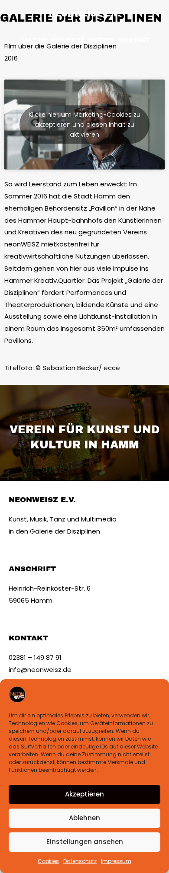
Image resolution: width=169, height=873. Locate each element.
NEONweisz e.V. (84, 14)
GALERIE (33, 40)
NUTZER (101, 40)
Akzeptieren (84, 794)
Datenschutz (80, 861)
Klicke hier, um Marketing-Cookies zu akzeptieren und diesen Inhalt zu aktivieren (84, 124)
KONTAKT (134, 40)
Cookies (48, 861)
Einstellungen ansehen (84, 841)
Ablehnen (84, 817)
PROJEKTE (67, 40)
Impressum (116, 861)
